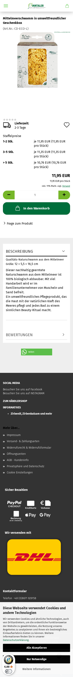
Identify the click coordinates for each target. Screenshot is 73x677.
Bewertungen (19, 334)
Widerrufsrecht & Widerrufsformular (29, 447)
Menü (6, 6)
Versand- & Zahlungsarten (23, 441)
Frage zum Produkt (20, 223)
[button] (36, 352)
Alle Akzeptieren (36, 647)
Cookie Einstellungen (20, 472)
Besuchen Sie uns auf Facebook (22, 389)
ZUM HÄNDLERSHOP (15, 401)
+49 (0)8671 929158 (24, 598)
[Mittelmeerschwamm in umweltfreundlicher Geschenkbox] (36, 60)
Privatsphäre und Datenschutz (25, 466)
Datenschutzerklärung (16, 640)
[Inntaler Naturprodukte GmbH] (36, 6)
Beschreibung (19, 251)
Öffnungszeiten (16, 454)
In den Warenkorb (36, 208)
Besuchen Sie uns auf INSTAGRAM (23, 393)
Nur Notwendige (37, 659)
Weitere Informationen (36, 669)
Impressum (14, 435)
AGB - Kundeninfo (18, 460)
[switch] (8, 671)
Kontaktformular (15, 591)
